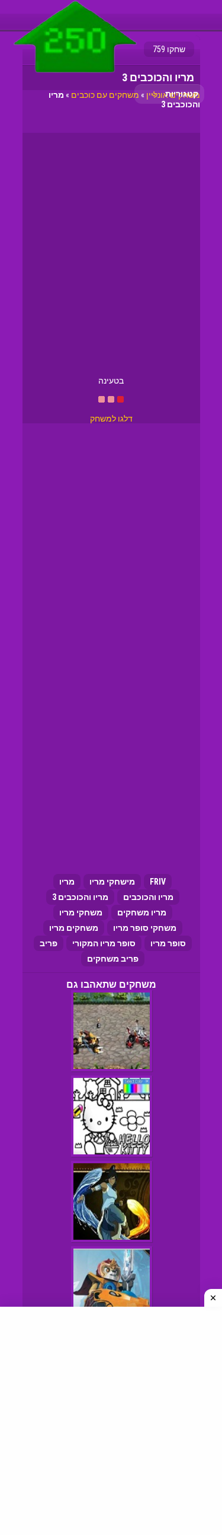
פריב (48, 943)
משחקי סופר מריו (144, 928)
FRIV (158, 881)
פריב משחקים (113, 958)
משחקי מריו (80, 912)
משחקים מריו (73, 928)
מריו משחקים (141, 912)
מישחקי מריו (112, 881)
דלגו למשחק (111, 418)
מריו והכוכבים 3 (80, 897)
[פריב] (75, 75)
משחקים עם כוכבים (105, 95)
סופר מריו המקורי (104, 943)
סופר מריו (168, 943)
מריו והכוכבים (148, 897)
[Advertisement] (111, 259)
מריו (67, 881)
